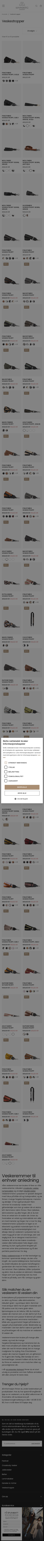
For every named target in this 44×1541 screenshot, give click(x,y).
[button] (22, 798)
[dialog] (22, 770)
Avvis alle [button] (22, 793)
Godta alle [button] (22, 787)
